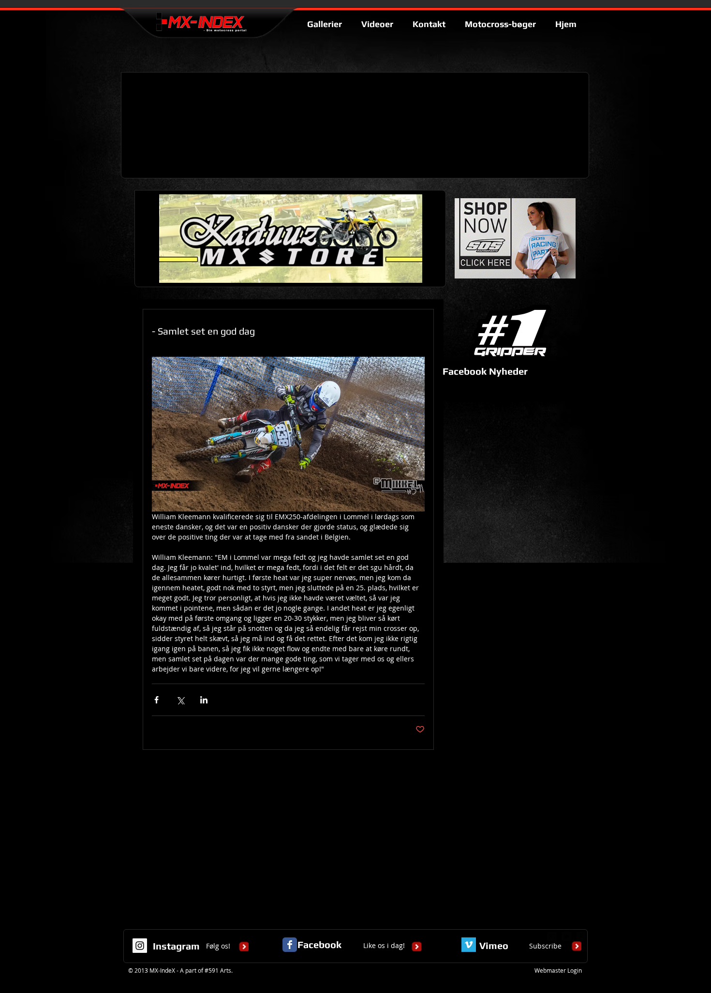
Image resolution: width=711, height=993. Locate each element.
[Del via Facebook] (156, 699)
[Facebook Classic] (289, 944)
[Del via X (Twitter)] (180, 699)
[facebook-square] (581, 936)
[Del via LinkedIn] (203, 699)
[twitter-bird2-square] (566, 936)
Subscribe (545, 945)
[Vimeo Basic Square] (468, 944)
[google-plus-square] (552, 936)
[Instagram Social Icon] (140, 945)
